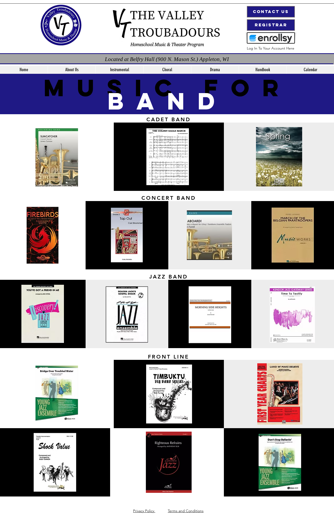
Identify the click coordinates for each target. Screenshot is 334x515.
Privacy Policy (144, 510)
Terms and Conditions (186, 510)
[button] (119, 70)
